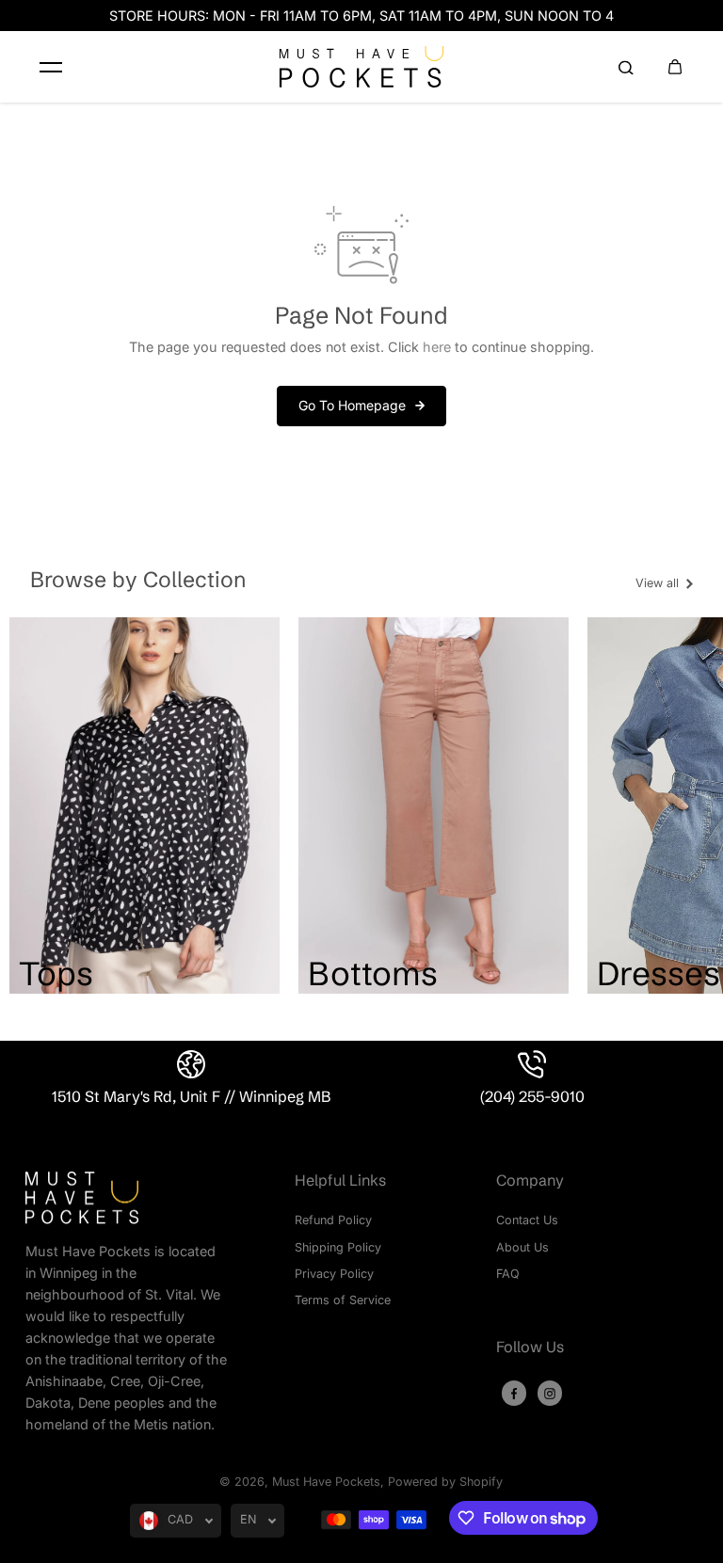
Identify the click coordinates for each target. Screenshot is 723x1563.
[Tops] (144, 805)
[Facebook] (514, 1393)
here (437, 347)
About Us (522, 1247)
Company (530, 1180)
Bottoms (373, 973)
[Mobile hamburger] (51, 67)
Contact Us (527, 1220)
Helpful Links (340, 1180)
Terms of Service (343, 1300)
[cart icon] (675, 67)
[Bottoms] (433, 805)
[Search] (626, 67)
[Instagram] (550, 1393)
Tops (56, 973)
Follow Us (530, 1347)
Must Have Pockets (326, 1482)
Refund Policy (333, 1220)
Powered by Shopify (445, 1482)
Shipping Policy (338, 1247)
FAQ (508, 1274)
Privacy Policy (334, 1274)
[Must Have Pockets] (361, 67)
